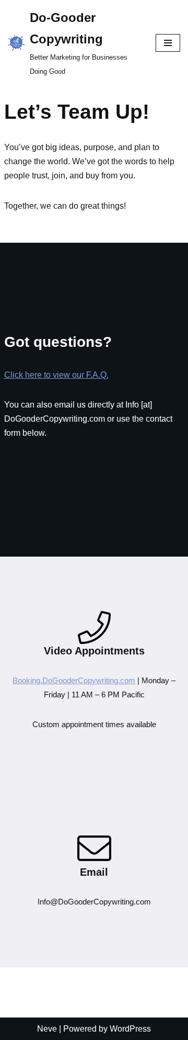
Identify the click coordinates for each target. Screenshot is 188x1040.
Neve (47, 1028)
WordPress (130, 1028)
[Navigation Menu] (168, 43)
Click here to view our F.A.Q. (56, 374)
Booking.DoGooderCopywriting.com (74, 680)
